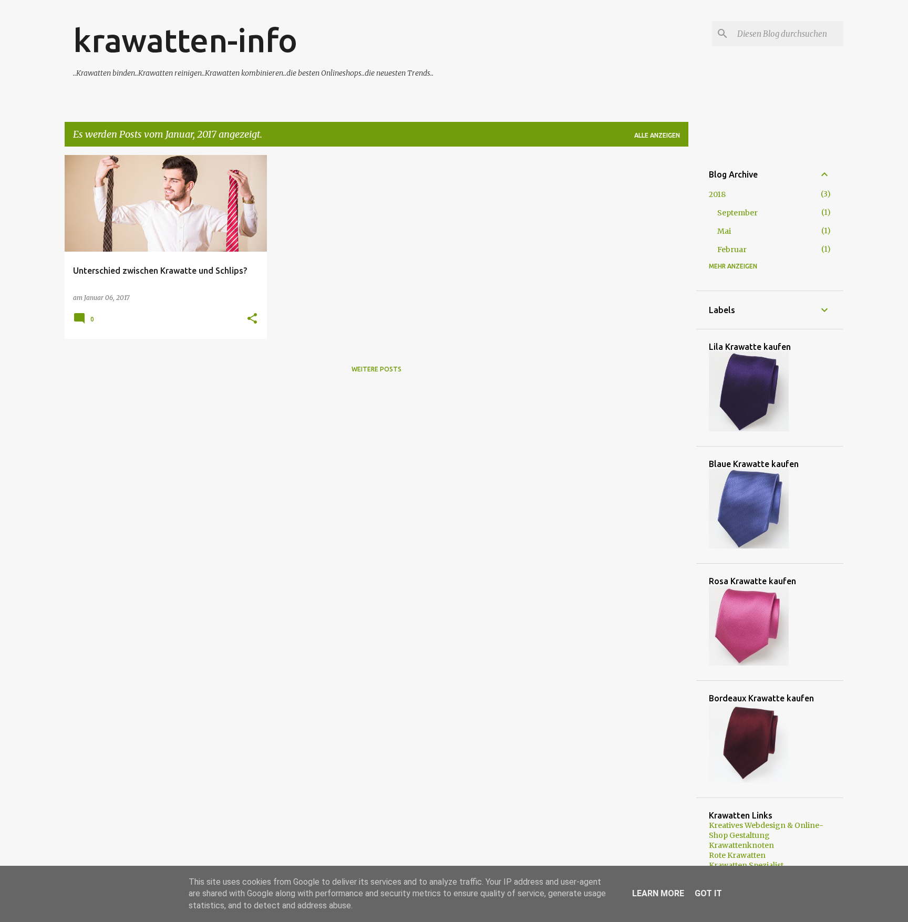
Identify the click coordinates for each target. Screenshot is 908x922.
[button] (252, 319)
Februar (732, 249)
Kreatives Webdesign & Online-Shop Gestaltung (766, 830)
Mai (724, 231)
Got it (708, 893)
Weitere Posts (376, 369)
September (737, 212)
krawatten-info (185, 40)
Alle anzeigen (657, 135)
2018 (717, 194)
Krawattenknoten (741, 845)
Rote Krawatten (737, 855)
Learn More (658, 893)
